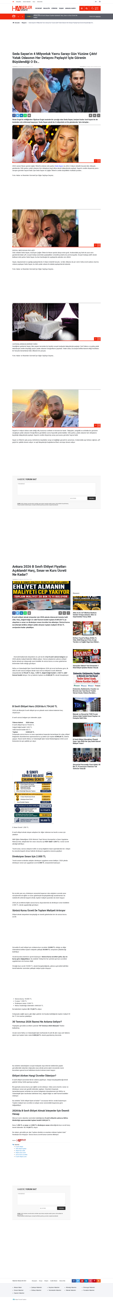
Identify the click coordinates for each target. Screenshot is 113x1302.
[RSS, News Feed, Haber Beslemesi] (99, 1281)
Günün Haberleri (27, 1)
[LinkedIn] (21, 115)
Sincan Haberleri (18, 1290)
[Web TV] (96, 1)
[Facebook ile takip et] (74, 1281)
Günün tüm (95, 16)
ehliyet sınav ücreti (21, 1152)
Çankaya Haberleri (36, 1287)
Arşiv (34, 1)
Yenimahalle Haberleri (55, 1290)
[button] (90, 115)
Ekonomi (38, 8)
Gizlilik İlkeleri (53, 1281)
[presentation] (18, 17)
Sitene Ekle (39, 1)
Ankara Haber (70, 8)
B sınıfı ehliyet (19, 1146)
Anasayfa (17, 22)
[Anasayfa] (13, 1)
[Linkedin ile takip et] (86, 1281)
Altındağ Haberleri (71, 1287)
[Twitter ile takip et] (78, 1281)
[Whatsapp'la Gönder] (25, 115)
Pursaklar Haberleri (88, 1290)
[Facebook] (14, 115)
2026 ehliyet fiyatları (21, 1148)
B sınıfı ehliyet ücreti (21, 1156)
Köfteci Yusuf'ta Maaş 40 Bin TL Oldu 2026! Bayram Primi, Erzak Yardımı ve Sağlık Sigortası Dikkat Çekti (55, 16)
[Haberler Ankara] (22, 8)
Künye (40, 1281)
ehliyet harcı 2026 (20, 1150)
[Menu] (81, 8)
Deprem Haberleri (19, 1293)
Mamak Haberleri (71, 1290)
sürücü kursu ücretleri (21, 1154)
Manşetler (18, 1)
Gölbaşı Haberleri (36, 1290)
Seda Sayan (59, 166)
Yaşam (61, 8)
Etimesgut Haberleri (89, 1287)
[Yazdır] (29, 115)
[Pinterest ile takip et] (94, 1281)
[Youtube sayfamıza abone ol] (82, 1281)
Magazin (46, 8)
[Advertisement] (56, 37)
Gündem (54, 8)
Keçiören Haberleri (54, 1287)
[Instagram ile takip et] (90, 1281)
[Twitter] (17, 115)
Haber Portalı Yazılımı (20, 1299)
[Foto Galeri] (100, 1)
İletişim (46, 1281)
